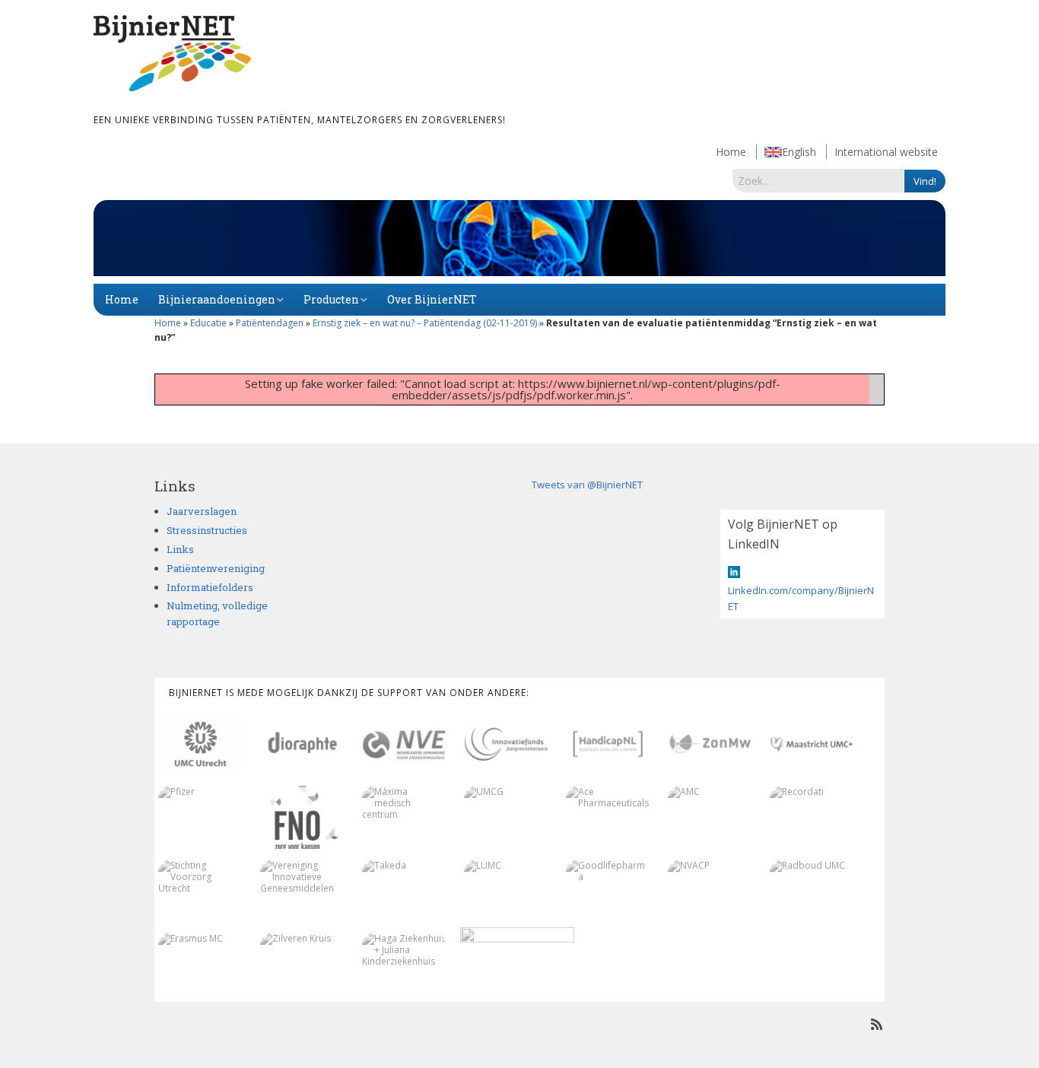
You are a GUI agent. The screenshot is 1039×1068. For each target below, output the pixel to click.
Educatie (208, 322)
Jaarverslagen (202, 511)
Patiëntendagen (269, 322)
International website (886, 152)
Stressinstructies (207, 530)
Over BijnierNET (432, 299)
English (799, 152)
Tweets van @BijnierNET (587, 484)
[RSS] (877, 1024)
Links (180, 549)
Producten (331, 299)
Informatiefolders (210, 587)
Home (731, 152)
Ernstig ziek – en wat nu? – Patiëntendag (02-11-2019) (425, 322)
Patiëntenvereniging (216, 568)
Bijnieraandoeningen (216, 299)
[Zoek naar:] (818, 180)
